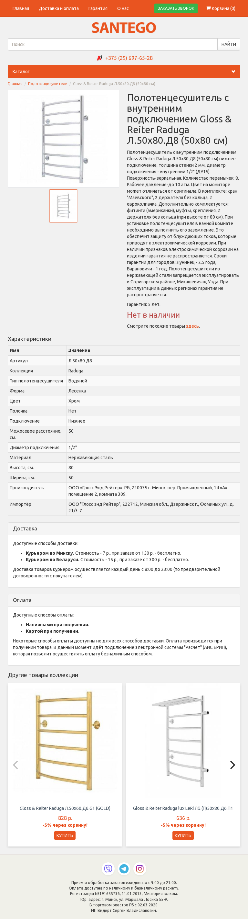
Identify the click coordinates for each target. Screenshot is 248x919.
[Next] (232, 765)
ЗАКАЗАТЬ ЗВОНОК (176, 8)
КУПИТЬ (65, 835)
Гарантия (98, 8)
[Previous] (16, 765)
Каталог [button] (21, 71)
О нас (123, 8)
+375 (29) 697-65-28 (129, 58)
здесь (192, 326)
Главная (21, 8)
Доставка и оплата (59, 8)
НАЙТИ (229, 44)
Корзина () (223, 8)
